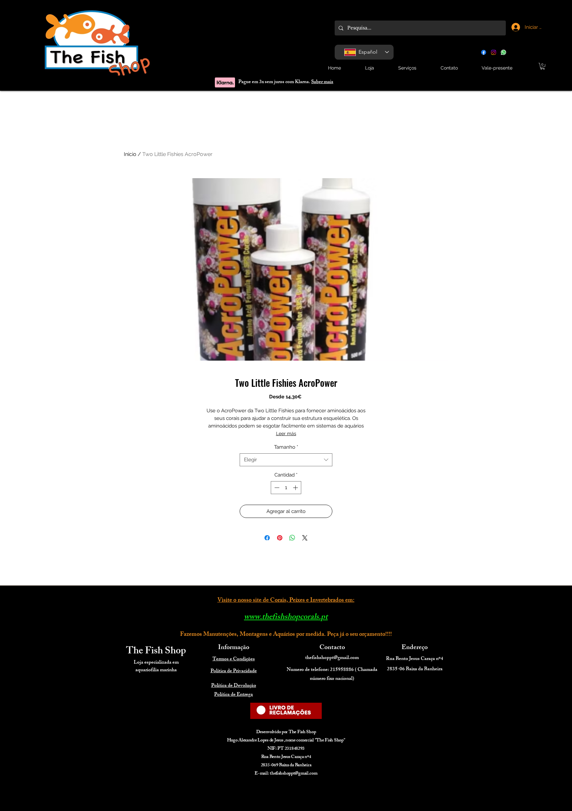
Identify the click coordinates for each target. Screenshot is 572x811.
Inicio (130, 154)
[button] (543, 66)
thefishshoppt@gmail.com (332, 658)
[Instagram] (493, 52)
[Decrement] (276, 488)
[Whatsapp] (503, 52)
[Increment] (296, 488)
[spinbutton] (286, 488)
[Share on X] (305, 538)
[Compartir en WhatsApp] (292, 538)
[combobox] (286, 459)
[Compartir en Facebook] (267, 538)
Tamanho (286, 447)
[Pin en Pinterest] (280, 538)
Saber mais (322, 82)
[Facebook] (483, 52)
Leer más (286, 433)
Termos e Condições (234, 659)
